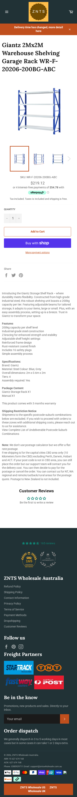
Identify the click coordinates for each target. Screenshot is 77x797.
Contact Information (16, 597)
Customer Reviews (15, 626)
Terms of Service (14, 609)
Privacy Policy (12, 603)
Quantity (9, 209)
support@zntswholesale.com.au (46, 766)
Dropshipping (12, 620)
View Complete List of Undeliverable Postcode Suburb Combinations (34, 431)
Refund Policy (12, 586)
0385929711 (17, 766)
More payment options (37, 252)
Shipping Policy (13, 592)
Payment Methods (15, 615)
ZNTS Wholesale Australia (25, 755)
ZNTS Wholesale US (32, 787)
